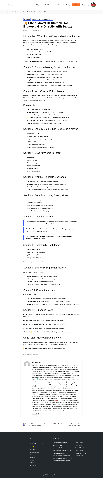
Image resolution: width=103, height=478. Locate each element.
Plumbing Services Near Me (60, 453)
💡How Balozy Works (38, 447)
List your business (57, 445)
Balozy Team (36, 362)
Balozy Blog (14, 11)
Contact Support (34, 452)
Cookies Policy (79, 455)
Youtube (32, 460)
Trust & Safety (79, 442)
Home (8, 11)
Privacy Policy (79, 450)
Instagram (32, 457)
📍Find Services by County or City (62, 450)
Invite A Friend (33, 465)
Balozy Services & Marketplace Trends (42, 19)
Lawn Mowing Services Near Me (61, 455)
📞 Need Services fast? (36, 444)
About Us (32, 449)
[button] (35, 413)
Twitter (31, 462)
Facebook (32, 454)
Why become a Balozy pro (60, 442)
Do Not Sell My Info (80, 453)
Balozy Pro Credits (58, 448)
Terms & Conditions (80, 448)
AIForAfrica (27, 19)
